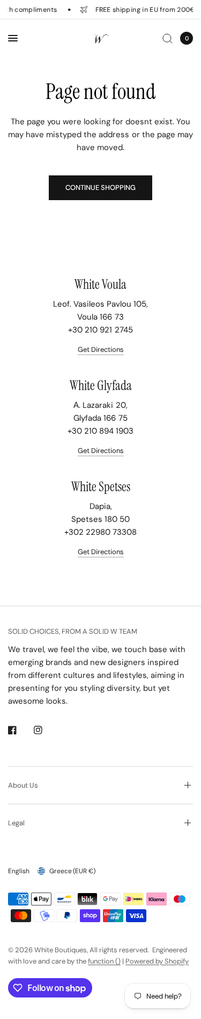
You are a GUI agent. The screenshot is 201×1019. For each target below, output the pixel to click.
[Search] (167, 38)
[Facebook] (20, 730)
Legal (16, 822)
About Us (23, 785)
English (18, 871)
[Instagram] (45, 730)
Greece (72, 871)
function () (104, 961)
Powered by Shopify (157, 961)
